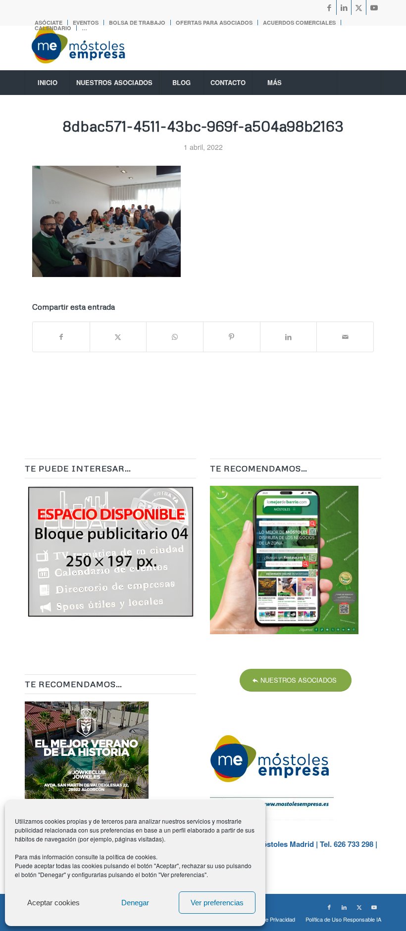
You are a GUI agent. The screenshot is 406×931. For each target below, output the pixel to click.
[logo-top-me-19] (87, 48)
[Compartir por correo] (345, 337)
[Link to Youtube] (373, 7)
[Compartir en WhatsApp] (175, 337)
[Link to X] (359, 7)
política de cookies (131, 856)
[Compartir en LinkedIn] (288, 337)
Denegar (135, 902)
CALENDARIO (53, 28)
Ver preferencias (217, 902)
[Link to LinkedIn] (344, 7)
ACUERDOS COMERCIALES (299, 22)
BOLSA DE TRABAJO (137, 22)
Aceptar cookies (53, 902)
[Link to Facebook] (329, 7)
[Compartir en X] (118, 337)
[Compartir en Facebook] (61, 337)
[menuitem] (137, 22)
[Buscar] (359, 82)
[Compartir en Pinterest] (231, 337)
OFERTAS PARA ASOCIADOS (214, 22)
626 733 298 (353, 843)
